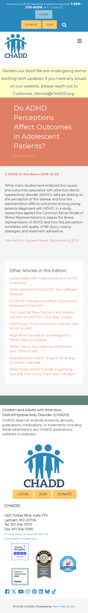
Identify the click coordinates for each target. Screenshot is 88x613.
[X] (13, 591)
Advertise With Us (36, 534)
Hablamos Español (57, 4)
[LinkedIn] (41, 591)
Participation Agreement (21, 538)
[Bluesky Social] (47, 591)
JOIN (43, 494)
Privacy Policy (14, 534)
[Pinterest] (34, 591)
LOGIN (22, 494)
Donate (31, 24)
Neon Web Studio (64, 606)
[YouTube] (21, 591)
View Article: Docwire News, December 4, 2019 (42, 240)
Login (43, 14)
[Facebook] (7, 591)
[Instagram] (27, 591)
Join (49, 24)
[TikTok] (54, 591)
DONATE (64, 494)
